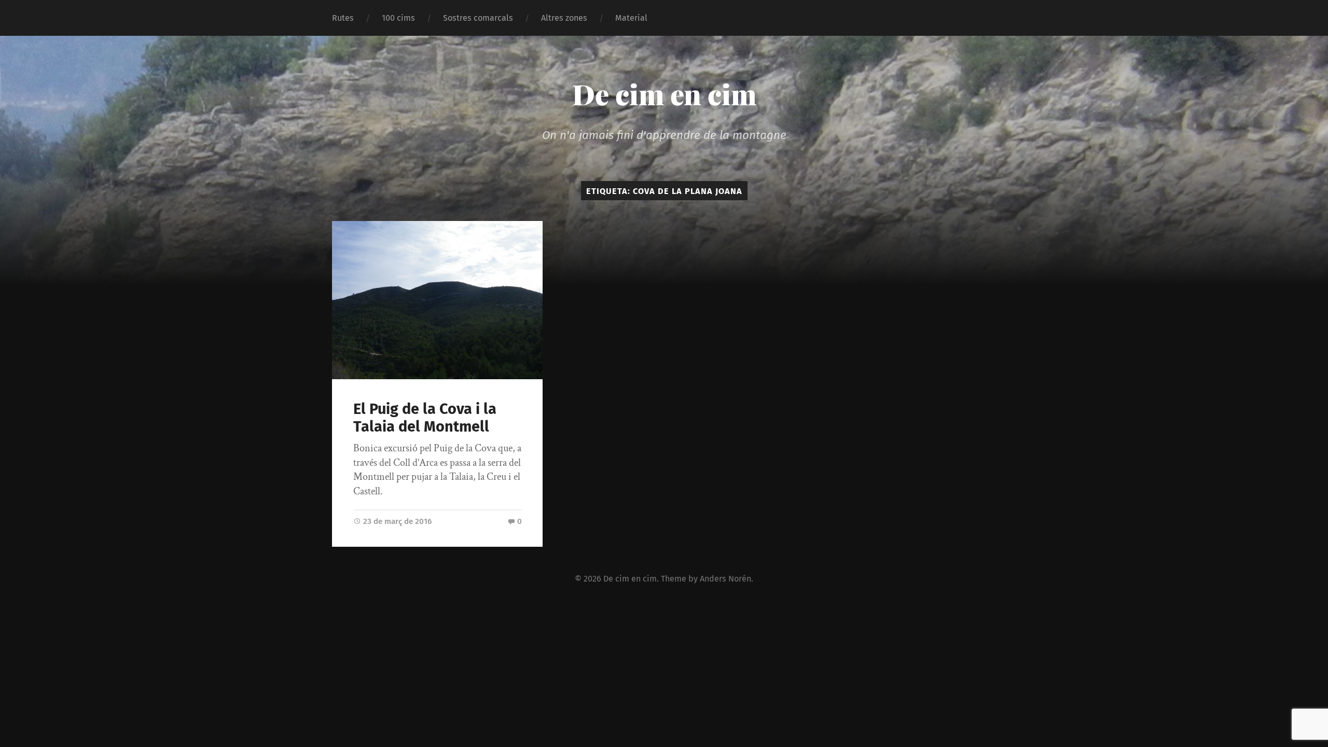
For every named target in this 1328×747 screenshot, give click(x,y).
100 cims (398, 18)
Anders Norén (725, 579)
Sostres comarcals (478, 18)
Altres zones (564, 18)
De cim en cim (664, 94)
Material (631, 18)
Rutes (343, 18)
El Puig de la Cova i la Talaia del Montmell (424, 418)
